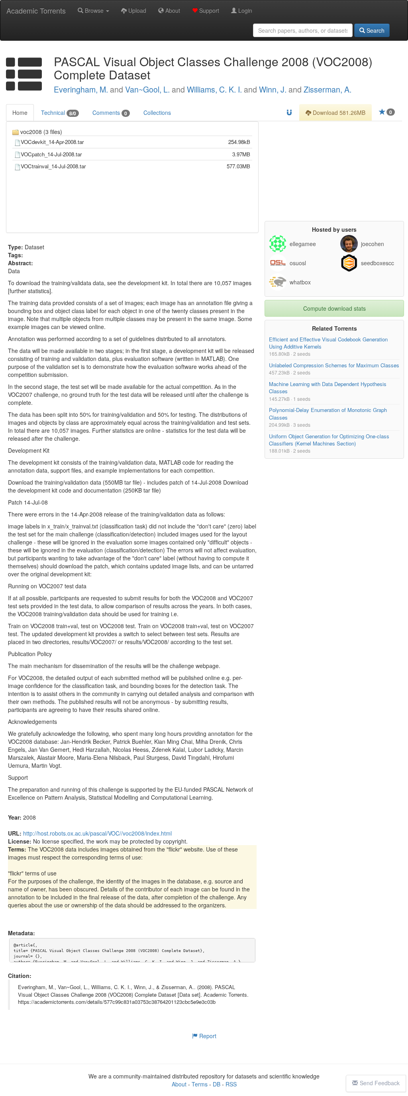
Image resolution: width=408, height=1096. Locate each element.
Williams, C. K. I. (214, 89)
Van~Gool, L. (147, 89)
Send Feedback (380, 1083)
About (172, 10)
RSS (231, 1084)
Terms (200, 1084)
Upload (136, 10)
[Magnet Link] (289, 112)
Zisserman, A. (327, 89)
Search (374, 30)
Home (19, 112)
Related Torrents (334, 328)
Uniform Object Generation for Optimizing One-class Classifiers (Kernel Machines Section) (329, 439)
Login (244, 10)
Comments (109, 112)
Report (207, 1036)
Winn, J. (272, 89)
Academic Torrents (36, 10)
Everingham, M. (81, 89)
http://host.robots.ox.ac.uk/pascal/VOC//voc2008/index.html (97, 833)
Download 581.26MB (338, 112)
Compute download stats (334, 308)
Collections (157, 112)
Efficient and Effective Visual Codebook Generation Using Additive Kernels (328, 342)
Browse (94, 10)
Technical (58, 112)
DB (216, 1084)
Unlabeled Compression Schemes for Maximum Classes (334, 365)
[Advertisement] (334, 171)
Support (208, 10)
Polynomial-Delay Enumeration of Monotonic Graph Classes (328, 413)
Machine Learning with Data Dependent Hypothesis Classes (327, 387)
